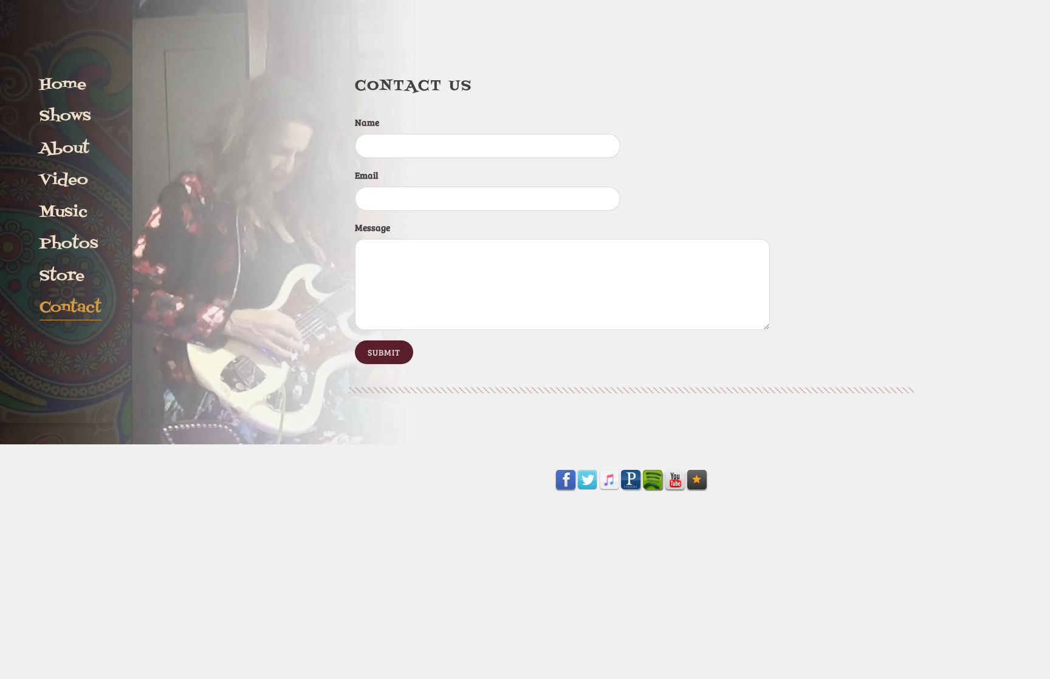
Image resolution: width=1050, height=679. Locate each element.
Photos (68, 243)
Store (61, 276)
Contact (70, 307)
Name (367, 122)
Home (62, 84)
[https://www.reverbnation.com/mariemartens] (697, 480)
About (64, 148)
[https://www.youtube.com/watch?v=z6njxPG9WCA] (675, 480)
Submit (384, 352)
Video (63, 179)
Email (366, 175)
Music (63, 212)
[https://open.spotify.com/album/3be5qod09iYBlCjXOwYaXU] (653, 480)
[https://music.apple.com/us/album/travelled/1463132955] (609, 480)
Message (372, 227)
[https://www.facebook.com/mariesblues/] (566, 480)
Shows (65, 116)
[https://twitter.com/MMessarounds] (588, 480)
